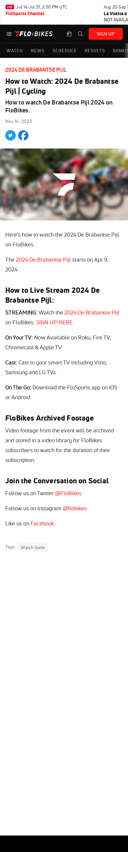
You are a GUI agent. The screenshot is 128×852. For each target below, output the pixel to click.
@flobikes (75, 508)
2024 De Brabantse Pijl (35, 69)
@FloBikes (68, 493)
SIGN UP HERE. (55, 322)
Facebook (42, 523)
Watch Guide (33, 547)
